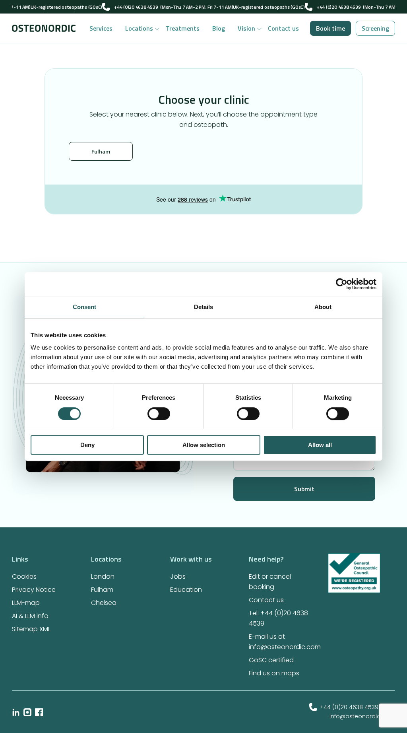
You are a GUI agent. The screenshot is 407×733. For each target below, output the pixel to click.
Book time (330, 28)
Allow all (320, 444)
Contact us (283, 28)
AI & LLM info (30, 615)
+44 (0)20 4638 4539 (136, 7)
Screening (375, 28)
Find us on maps (274, 673)
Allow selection (203, 444)
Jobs (178, 576)
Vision (246, 28)
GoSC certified (271, 660)
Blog (218, 28)
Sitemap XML (31, 629)
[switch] (158, 413)
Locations (139, 28)
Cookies (24, 576)
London (102, 576)
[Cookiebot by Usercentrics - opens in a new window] (341, 284)
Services (100, 28)
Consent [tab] (84, 306)
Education (186, 589)
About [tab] (322, 306)
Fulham (100, 151)
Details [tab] (203, 306)
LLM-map (26, 602)
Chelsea (103, 602)
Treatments (183, 28)
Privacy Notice (34, 589)
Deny (87, 444)
